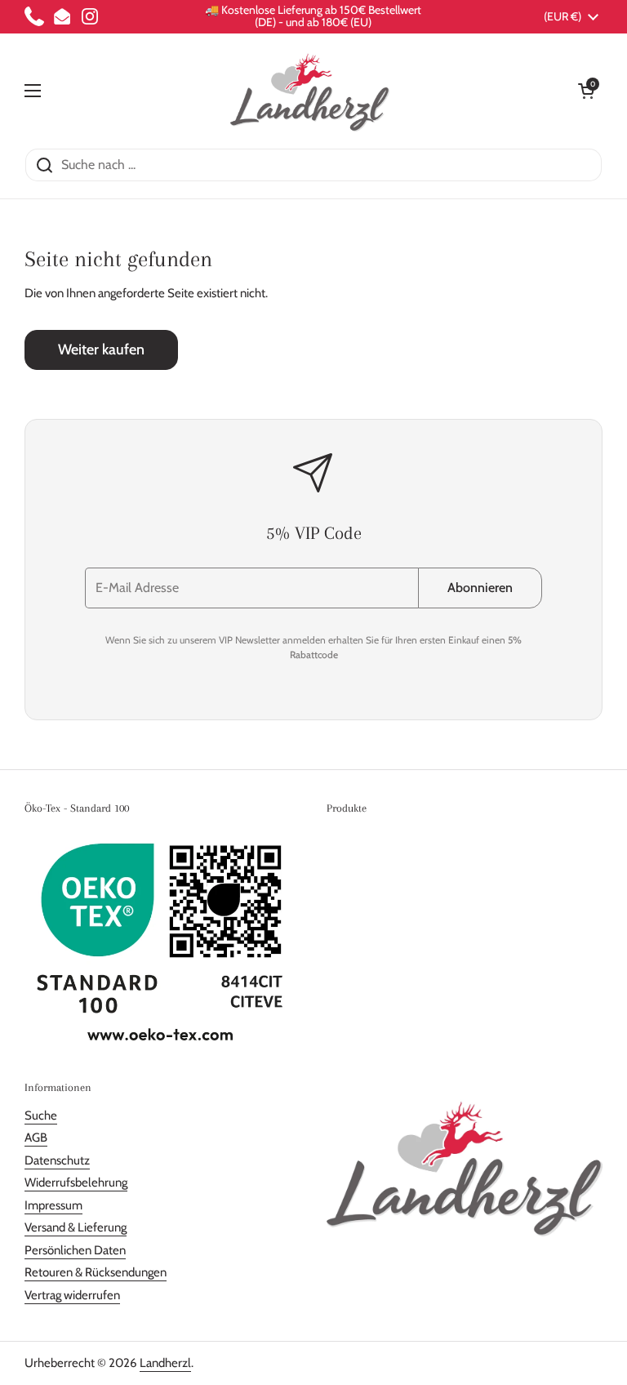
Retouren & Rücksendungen (95, 1272)
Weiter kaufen (101, 349)
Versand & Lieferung (75, 1227)
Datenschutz (57, 1160)
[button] (586, 90)
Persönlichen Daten (75, 1250)
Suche (40, 1115)
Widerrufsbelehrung (75, 1182)
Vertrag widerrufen (72, 1295)
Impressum (53, 1205)
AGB (35, 1137)
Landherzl (165, 1363)
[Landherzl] (309, 90)
